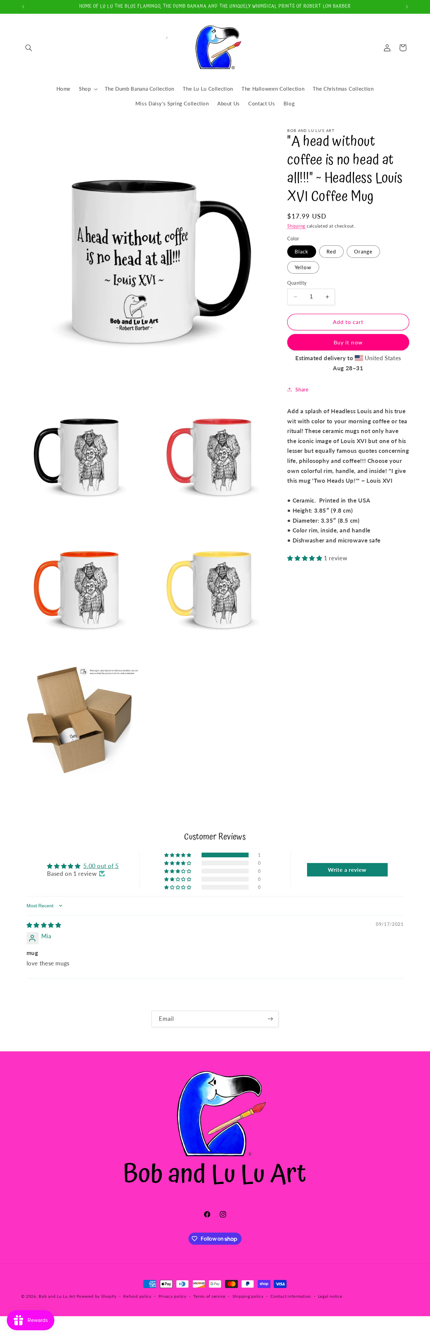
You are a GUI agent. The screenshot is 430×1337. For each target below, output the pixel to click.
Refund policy (137, 1296)
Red (331, 251)
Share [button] (301, 389)
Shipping (296, 226)
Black (301, 251)
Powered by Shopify (97, 1296)
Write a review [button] (347, 869)
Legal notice (330, 1296)
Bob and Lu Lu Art (57, 1296)
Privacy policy (172, 1296)
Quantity (296, 283)
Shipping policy (248, 1296)
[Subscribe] (270, 1019)
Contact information (290, 1296)
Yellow (303, 267)
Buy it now (348, 342)
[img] (44, 924)
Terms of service (209, 1296)
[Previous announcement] (23, 6)
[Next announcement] (406, 6)
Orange (363, 251)
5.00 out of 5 (101, 865)
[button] (29, 47)
